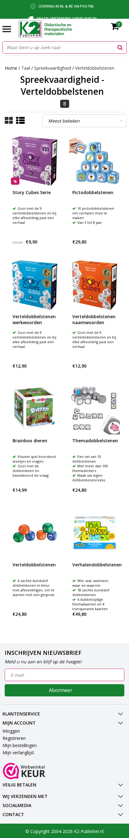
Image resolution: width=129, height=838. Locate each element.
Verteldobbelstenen (94, 68)
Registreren (14, 738)
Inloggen (11, 731)
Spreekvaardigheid (52, 68)
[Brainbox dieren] (34, 409)
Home (11, 68)
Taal (25, 68)
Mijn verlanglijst (18, 752)
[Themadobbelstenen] (94, 409)
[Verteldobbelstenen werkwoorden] (34, 285)
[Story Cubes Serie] (34, 161)
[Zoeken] (120, 47)
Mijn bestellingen (20, 745)
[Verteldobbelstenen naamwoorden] (94, 285)
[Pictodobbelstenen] (94, 161)
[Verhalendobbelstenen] (94, 533)
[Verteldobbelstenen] (34, 533)
